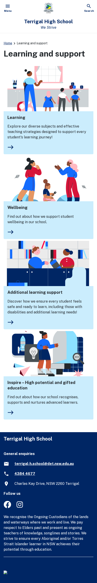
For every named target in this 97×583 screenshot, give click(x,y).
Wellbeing (17, 207)
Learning (16, 117)
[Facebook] (7, 507)
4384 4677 (24, 474)
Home (8, 43)
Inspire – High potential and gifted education (41, 385)
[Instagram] (20, 507)
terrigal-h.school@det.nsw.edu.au (44, 464)
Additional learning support (34, 292)
